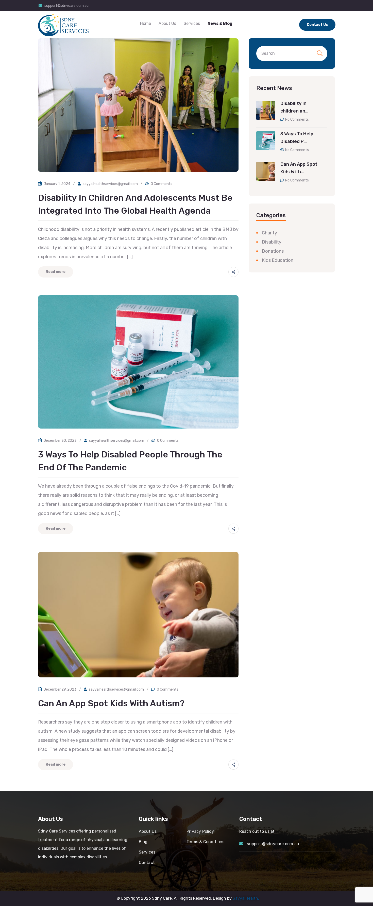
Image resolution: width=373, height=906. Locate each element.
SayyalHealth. (246, 898)
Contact (147, 862)
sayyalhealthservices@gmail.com (110, 184)
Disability (271, 242)
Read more (55, 272)
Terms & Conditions (206, 841)
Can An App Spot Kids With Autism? (111, 703)
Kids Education (277, 260)
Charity (269, 233)
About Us (167, 23)
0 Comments (161, 184)
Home (145, 23)
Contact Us (317, 25)
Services (192, 23)
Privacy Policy (200, 831)
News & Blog (220, 23)
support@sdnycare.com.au (66, 6)
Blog (143, 841)
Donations (273, 251)
